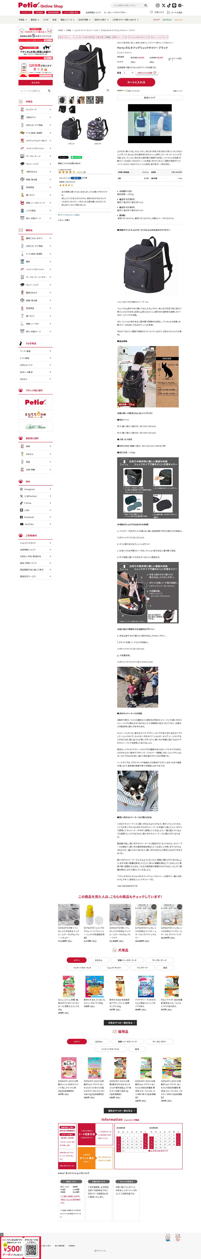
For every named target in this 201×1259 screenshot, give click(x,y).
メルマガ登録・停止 (71, 12)
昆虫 (54, 19)
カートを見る (177, 12)
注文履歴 (39, 12)
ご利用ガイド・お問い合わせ (124, 19)
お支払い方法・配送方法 (30, 556)
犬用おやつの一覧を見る (120, 1022)
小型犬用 (99, 37)
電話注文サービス (28, 576)
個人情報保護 (60, 1246)
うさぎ (45, 19)
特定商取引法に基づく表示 (31, 569)
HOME (60, 30)
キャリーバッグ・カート (160, 37)
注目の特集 (83, 19)
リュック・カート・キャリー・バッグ (86, 30)
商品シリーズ (66, 19)
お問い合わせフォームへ (67, 1166)
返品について (178, 91)
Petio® (156, 19)
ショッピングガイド (28, 543)
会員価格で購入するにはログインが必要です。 (137, 67)
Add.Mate (167, 19)
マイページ (26, 12)
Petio (61, 37)
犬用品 (21, 19)
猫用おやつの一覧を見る (120, 1110)
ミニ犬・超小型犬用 (87, 37)
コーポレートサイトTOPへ (115, 12)
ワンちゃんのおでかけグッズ (139, 37)
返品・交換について (28, 563)
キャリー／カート (71, 37)
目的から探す (100, 19)
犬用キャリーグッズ (119, 37)
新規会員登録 (53, 12)
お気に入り (159, 12)
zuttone (178, 19)
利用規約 (72, 1246)
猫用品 (34, 19)
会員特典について (93, 12)
